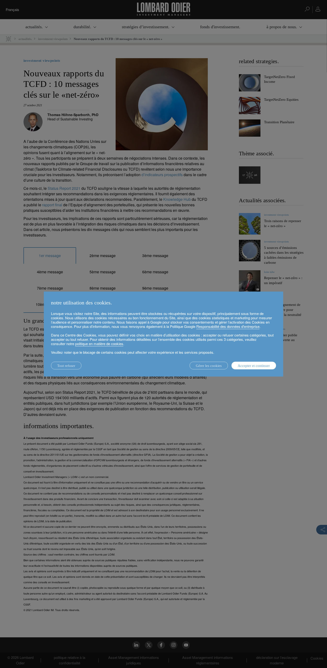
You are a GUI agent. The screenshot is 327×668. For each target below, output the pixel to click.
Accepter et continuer (254, 366)
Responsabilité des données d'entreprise (227, 326)
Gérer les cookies (209, 366)
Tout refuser (66, 366)
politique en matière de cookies (99, 343)
